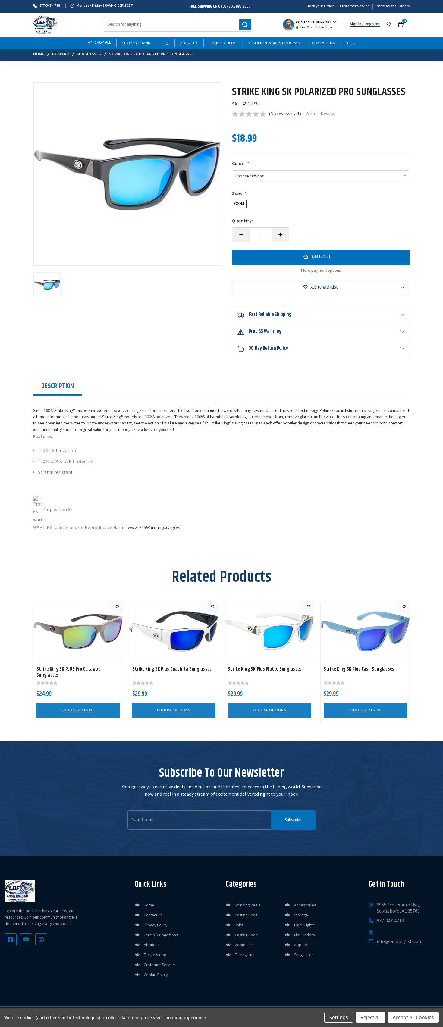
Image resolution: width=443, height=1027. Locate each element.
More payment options (321, 271)
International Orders (393, 6)
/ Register (370, 24)
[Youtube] (26, 939)
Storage (301, 916)
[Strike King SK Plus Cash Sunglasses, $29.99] (365, 631)
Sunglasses (303, 955)
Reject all (370, 1017)
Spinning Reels (247, 906)
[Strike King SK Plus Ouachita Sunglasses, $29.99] (173, 631)
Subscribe (293, 820)
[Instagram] (41, 939)
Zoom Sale (244, 945)
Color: (240, 164)
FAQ (165, 43)
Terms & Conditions (161, 935)
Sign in (355, 24)
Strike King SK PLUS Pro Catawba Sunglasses (68, 672)
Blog (351, 43)
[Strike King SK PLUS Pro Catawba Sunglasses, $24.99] (78, 631)
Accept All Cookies (413, 1017)
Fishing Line (245, 955)
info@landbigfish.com (400, 942)
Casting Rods (246, 916)
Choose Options (78, 710)
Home (149, 906)
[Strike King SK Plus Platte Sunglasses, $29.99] (269, 631)
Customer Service (354, 6)
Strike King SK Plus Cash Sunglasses (359, 669)
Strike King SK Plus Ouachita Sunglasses (172, 669)
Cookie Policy (156, 975)
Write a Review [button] (320, 114)
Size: (239, 194)
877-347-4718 (49, 6)
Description (57, 385)
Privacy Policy (155, 925)
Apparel (301, 945)
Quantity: (242, 221)
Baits (239, 925)
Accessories (305, 906)
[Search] (245, 24)
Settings (338, 1017)
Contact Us (323, 43)
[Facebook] (11, 939)
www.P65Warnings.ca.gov (153, 527)
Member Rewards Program (274, 43)
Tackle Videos (223, 43)
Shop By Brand (136, 43)
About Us (189, 43)
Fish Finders (304, 935)
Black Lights (304, 925)
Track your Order (320, 6)
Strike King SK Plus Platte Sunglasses (265, 669)
